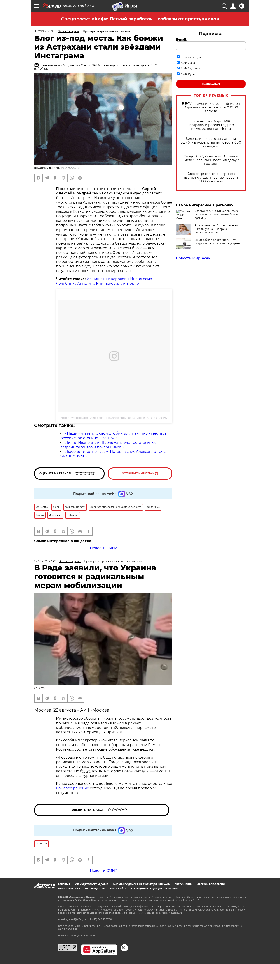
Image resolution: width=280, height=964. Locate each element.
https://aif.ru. (70, 929)
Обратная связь (69, 888)
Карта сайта (118, 888)
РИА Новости (70, 167)
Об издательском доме (91, 884)
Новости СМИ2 (103, 548)
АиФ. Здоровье (191, 68)
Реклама (64, 884)
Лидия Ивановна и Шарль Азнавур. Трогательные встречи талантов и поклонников (108, 444)
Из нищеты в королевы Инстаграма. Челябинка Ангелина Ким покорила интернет (104, 281)
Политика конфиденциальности (77, 935)
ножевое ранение (72, 788)
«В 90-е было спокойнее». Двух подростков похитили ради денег (218, 241)
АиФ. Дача (188, 62)
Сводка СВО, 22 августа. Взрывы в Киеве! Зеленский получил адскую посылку (211, 160)
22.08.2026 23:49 (45, 561)
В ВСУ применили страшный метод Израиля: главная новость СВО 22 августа (211, 107)
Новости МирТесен (193, 258)
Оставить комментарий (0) (140, 473)
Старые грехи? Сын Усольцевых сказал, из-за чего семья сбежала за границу (219, 214)
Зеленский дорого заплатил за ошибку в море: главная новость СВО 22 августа (211, 142)
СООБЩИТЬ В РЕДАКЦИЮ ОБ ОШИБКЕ (155, 888)
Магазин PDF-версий (211, 884)
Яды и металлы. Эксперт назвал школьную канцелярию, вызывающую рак (216, 229)
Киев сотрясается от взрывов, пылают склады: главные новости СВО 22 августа (211, 177)
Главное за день (191, 57)
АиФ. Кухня (188, 74)
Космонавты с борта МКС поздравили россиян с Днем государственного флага (211, 125)
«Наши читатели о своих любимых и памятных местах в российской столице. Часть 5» (113, 435)
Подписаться (211, 84)
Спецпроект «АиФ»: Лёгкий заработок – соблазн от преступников (140, 18)
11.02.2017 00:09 (44, 31)
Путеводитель (95, 888)
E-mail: (181, 39)
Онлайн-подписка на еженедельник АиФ (141, 884)
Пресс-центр (183, 884)
